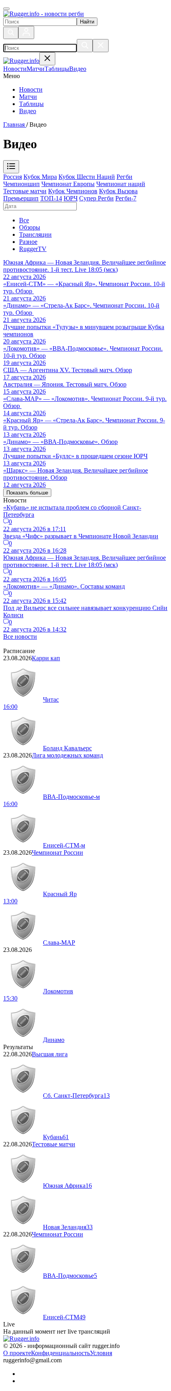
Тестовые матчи (25, 191)
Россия (12, 176)
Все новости (20, 636)
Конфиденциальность (60, 1353)
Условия (101, 1353)
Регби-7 (125, 198)
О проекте (17, 1353)
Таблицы (31, 103)
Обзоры (29, 227)
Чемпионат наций (120, 183)
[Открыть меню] (6, 9)
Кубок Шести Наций (86, 176)
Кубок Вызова (118, 191)
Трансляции (35, 234)
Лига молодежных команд (67, 755)
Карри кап (46, 658)
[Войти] (26, 32)
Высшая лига (50, 1054)
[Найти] (85, 45)
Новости (31, 89)
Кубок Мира (40, 176)
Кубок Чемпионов (72, 191)
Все (24, 220)
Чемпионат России (57, 852)
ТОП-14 (51, 198)
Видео (27, 111)
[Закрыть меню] (47, 58)
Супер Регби (96, 198)
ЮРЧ (71, 198)
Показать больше (27, 493)
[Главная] (43, 13)
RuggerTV (33, 248)
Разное (28, 241)
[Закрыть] (101, 45)
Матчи (28, 96)
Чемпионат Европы (68, 183)
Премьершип (21, 198)
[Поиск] (10, 33)
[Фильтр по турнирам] (11, 166)
